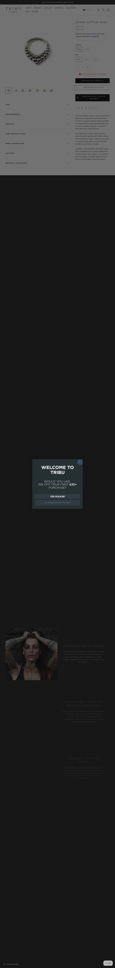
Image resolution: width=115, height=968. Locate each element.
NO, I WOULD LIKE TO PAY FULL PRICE (57, 502)
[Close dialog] (80, 462)
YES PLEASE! (57, 496)
